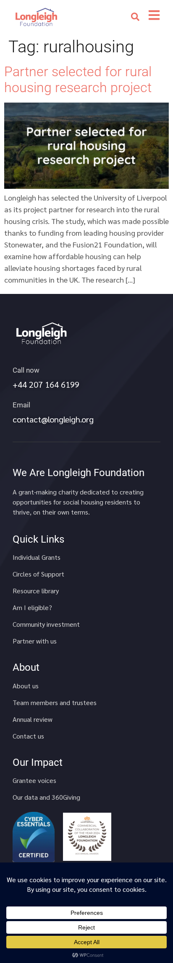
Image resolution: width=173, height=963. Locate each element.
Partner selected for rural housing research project (78, 79)
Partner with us (35, 641)
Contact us (28, 736)
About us (26, 686)
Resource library (36, 591)
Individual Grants (36, 557)
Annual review (32, 719)
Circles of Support (38, 574)
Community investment (46, 624)
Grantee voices (34, 780)
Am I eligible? (32, 607)
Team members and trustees (55, 702)
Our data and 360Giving (46, 797)
